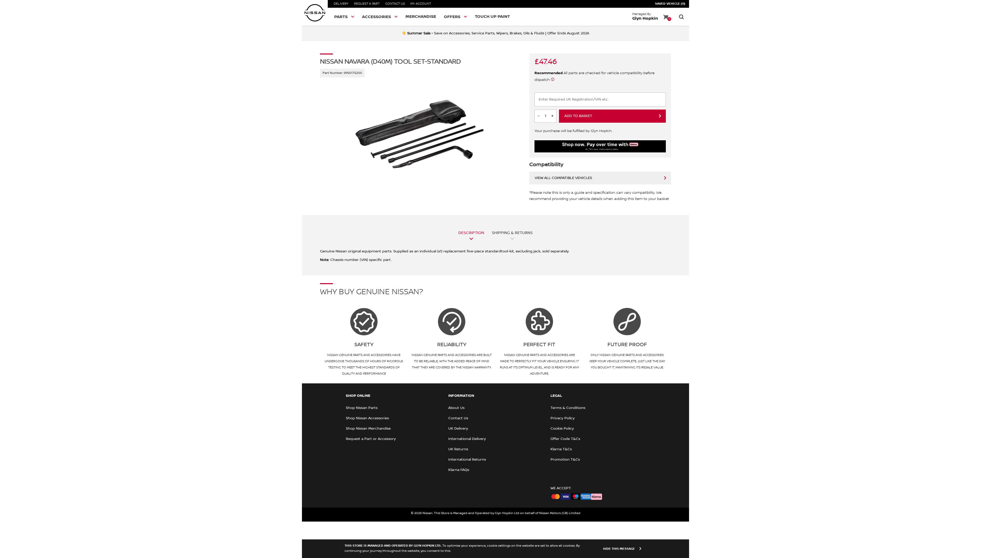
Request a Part (367, 4)
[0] (665, 17)
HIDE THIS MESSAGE (619, 549)
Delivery (341, 4)
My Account (420, 4)
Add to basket (578, 116)
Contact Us (395, 4)
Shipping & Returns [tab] (512, 232)
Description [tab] (471, 232)
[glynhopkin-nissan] (315, 13)
